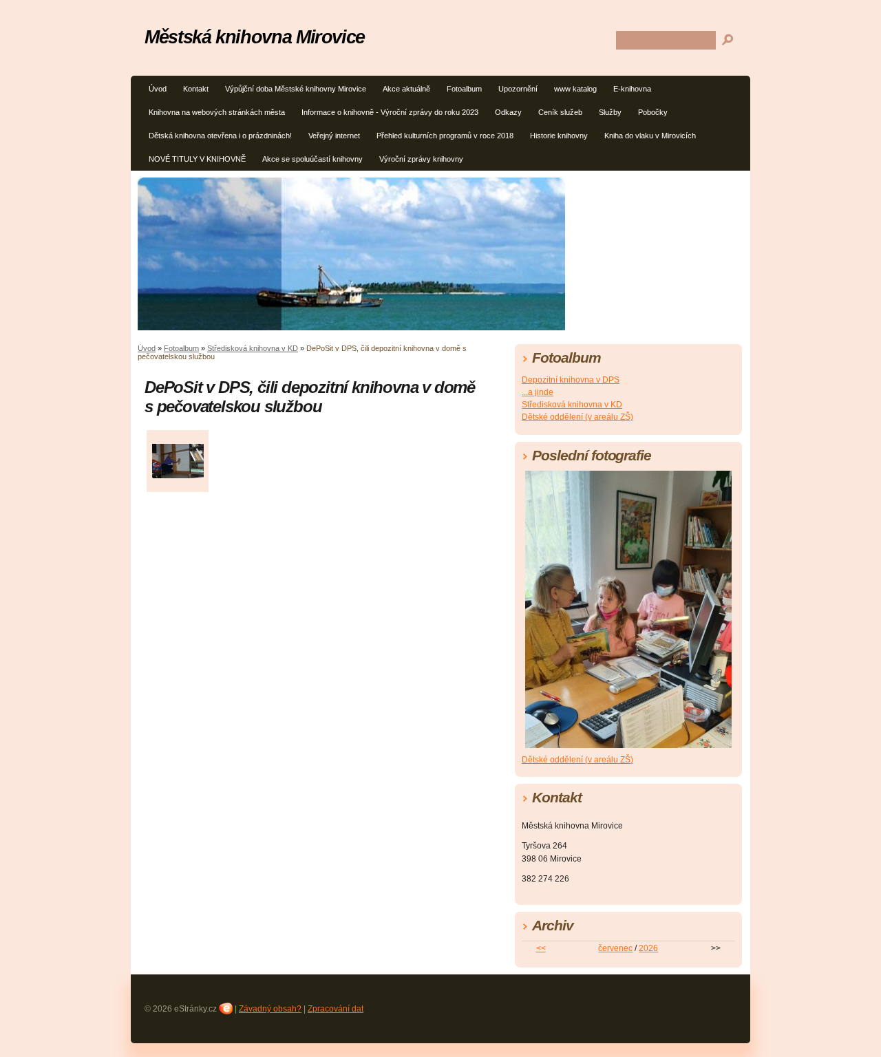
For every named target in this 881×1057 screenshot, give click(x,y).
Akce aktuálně (406, 89)
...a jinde (537, 392)
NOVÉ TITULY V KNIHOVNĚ (197, 159)
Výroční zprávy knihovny (421, 159)
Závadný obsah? (270, 1009)
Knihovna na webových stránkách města (217, 112)
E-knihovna (632, 89)
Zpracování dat (335, 1009)
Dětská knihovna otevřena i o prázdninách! (220, 135)
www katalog (575, 89)
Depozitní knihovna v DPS (570, 380)
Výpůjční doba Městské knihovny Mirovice (295, 89)
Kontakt (196, 89)
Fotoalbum (464, 89)
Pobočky (653, 112)
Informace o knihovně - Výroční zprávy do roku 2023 (389, 112)
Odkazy (508, 112)
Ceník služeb (560, 112)
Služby (610, 112)
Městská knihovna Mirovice (255, 36)
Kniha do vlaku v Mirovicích (650, 135)
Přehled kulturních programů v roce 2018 (444, 135)
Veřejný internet (334, 135)
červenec (615, 948)
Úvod (158, 89)
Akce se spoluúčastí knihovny (312, 159)
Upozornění (518, 89)
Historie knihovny (559, 135)
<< (541, 948)
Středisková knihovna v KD (252, 348)
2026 (648, 948)
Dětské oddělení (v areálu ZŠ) (577, 417)
